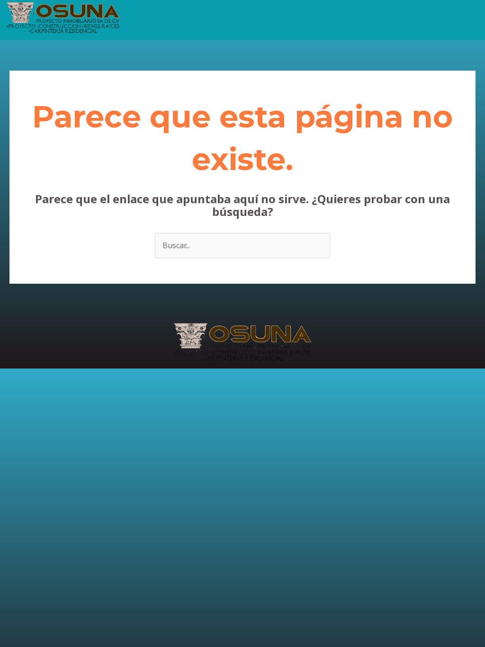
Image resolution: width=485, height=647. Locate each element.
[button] (304, 14)
